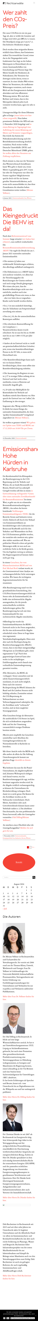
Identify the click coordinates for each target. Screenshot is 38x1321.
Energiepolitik (7, 838)
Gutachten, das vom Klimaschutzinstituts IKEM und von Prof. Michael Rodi (17, 566)
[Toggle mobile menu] (34, 3)
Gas (25, 198)
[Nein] (36, 1315)
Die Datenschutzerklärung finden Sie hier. (23, 1318)
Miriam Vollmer (21, 418)
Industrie (18, 838)
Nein (8, 1318)
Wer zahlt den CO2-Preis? (15, 19)
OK (4, 1318)
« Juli (5, 909)
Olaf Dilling (17, 818)
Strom (23, 838)
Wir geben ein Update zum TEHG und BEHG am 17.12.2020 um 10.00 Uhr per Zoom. (19, 426)
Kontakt (19, 862)
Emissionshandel (18, 198)
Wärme (29, 198)
